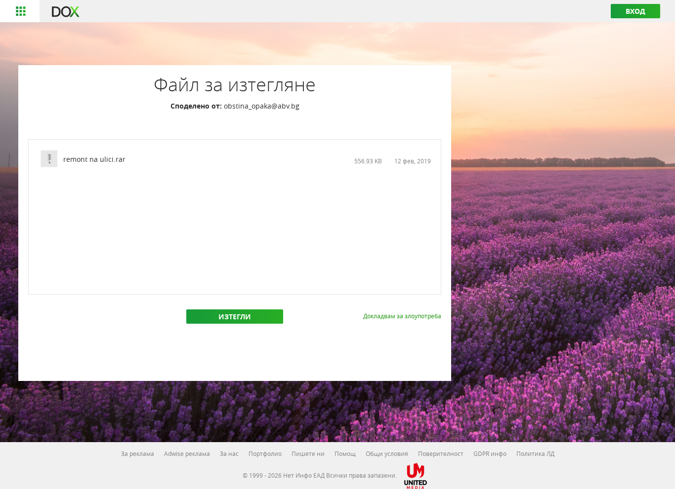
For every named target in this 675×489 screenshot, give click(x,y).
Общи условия (387, 453)
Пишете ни (308, 453)
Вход (635, 11)
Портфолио (265, 453)
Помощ (345, 453)
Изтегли (234, 316)
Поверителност (441, 453)
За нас (229, 453)
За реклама (137, 453)
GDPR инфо (489, 453)
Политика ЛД (535, 453)
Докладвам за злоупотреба (402, 316)
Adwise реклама (187, 453)
